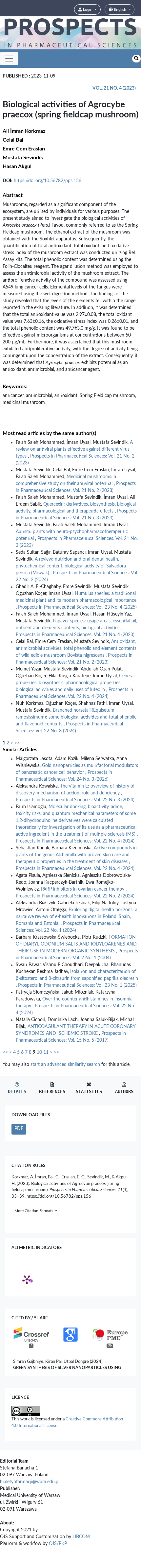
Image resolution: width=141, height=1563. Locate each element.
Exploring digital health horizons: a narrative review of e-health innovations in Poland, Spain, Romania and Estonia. (76, 917)
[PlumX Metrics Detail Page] (26, 1279)
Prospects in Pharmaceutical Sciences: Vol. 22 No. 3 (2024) (75, 800)
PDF (18, 1128)
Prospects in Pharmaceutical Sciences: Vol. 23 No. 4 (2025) (77, 607)
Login (87, 9)
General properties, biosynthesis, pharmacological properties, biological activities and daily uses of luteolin (75, 683)
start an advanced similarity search (65, 1064)
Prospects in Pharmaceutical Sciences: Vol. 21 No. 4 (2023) (75, 635)
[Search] (136, 59)
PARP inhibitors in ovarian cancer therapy (83, 889)
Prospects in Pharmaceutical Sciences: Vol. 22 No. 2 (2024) (75, 896)
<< (5, 1052)
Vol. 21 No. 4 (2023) (114, 88)
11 (46, 1052)
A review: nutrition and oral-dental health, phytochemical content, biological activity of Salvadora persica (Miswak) (71, 566)
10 (39, 1052)
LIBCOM (81, 1537)
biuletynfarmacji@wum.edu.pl (29, 1482)
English (120, 9)
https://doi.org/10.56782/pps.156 (47, 181)
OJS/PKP (58, 1543)
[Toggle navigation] (9, 58)
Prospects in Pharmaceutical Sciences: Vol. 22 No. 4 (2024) (75, 841)
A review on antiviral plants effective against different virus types (74, 449)
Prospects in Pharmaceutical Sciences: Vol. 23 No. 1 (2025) (77, 985)
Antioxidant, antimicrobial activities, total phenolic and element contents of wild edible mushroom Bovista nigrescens (76, 648)
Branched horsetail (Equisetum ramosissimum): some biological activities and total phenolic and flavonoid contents (76, 717)
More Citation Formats (34, 1211)
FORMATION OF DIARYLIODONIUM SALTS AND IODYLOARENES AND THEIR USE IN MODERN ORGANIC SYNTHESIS (76, 944)
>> (17, 743)
